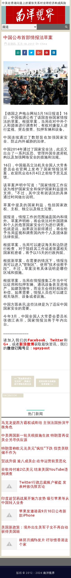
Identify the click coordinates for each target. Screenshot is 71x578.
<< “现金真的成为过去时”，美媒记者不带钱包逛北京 (22, 381)
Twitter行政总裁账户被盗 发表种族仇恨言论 (42, 484)
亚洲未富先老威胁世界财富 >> (47, 382)
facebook (10, 395)
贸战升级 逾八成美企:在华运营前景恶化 (33, 461)
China (43, 43)
